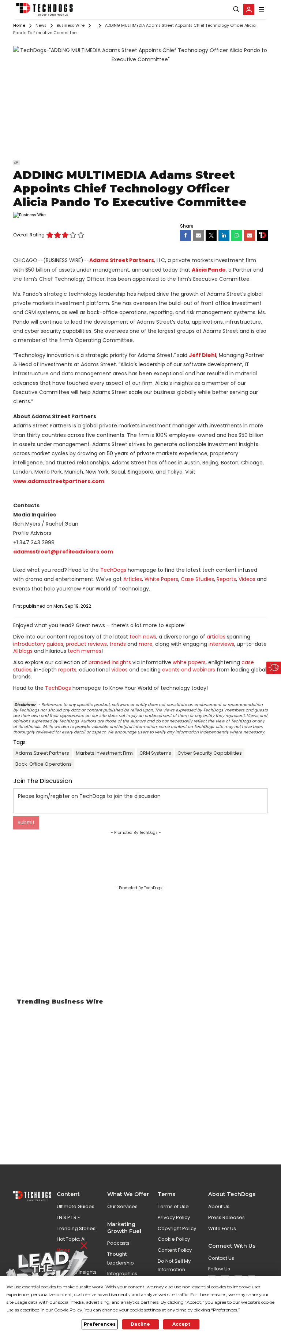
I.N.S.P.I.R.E (68, 1217)
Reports (226, 579)
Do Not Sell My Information (174, 1265)
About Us (218, 1206)
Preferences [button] (225, 1310)
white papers (189, 662)
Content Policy (175, 1250)
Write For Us (222, 1228)
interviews (221, 644)
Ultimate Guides (75, 1206)
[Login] (248, 9)
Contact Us (221, 1258)
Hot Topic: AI (71, 1239)
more (146, 644)
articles (216, 636)
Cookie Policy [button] (68, 1310)
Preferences (100, 1324)
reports (67, 669)
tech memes (84, 651)
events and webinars (188, 669)
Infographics (122, 1273)
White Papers (161, 579)
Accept (181, 1324)
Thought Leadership (120, 1258)
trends (117, 644)
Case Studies (197, 579)
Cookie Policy (174, 1239)
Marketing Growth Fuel (124, 1227)
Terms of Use (173, 1206)
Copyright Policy (177, 1228)
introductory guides (38, 644)
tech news (143, 636)
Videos (247, 579)
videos (119, 669)
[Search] (236, 9)
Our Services (122, 1206)
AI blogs (23, 651)
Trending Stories (76, 1228)
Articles (132, 579)
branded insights (110, 662)
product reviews (86, 644)
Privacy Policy (174, 1217)
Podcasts (118, 1243)
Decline (140, 1324)
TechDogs (113, 570)
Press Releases (226, 1217)
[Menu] (261, 9)
